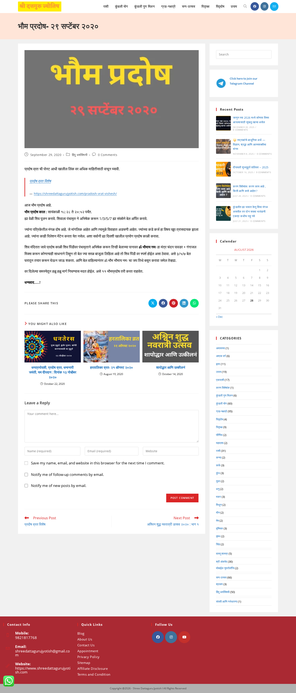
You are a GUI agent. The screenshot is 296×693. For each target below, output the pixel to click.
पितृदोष (219, 419)
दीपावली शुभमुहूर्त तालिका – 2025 (250, 167)
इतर (218, 364)
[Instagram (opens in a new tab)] (264, 6)
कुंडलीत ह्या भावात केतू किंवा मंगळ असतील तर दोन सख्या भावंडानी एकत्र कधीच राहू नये (250, 211)
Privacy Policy (88, 657)
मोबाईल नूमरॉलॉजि (225, 568)
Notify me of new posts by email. (58, 485)
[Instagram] (171, 637)
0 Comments (107, 155)
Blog (81, 633)
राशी (218, 451)
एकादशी (220, 380)
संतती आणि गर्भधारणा (226, 601)
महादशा (219, 443)
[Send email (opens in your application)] (274, 6)
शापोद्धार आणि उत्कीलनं (170, 367)
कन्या (218, 457)
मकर (218, 497)
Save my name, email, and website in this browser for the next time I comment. (98, 462)
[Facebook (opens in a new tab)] (254, 6)
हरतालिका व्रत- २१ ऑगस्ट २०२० (111, 367)
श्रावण (219, 584)
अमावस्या (220, 348)
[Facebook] (158, 637)
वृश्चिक (219, 528)
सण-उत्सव (221, 577)
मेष (217, 521)
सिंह (218, 544)
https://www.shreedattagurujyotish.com (42, 670)
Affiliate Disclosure (92, 668)
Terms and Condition (94, 674)
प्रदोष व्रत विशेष (40, 181)
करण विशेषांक (223, 388)
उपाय (218, 372)
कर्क (218, 465)
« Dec (219, 317)
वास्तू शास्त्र (222, 553)
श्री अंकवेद (221, 562)
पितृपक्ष (219, 427)
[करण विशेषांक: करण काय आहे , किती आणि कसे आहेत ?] (223, 190)
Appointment (88, 651)
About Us (84, 639)
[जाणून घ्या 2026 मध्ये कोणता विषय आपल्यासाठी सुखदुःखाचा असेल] (223, 123)
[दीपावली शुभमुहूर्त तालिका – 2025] (223, 169)
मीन (218, 512)
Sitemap (83, 662)
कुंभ (218, 473)
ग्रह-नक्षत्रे (221, 411)
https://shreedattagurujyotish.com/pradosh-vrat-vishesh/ (75, 194)
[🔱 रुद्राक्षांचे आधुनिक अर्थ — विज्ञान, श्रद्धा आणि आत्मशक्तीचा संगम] (223, 146)
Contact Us (86, 645)
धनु (217, 489)
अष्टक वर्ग (221, 356)
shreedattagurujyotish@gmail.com (42, 653)
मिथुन (219, 505)
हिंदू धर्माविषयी (80, 155)
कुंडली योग (221, 403)
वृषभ (218, 536)
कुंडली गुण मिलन (224, 395)
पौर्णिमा (219, 435)
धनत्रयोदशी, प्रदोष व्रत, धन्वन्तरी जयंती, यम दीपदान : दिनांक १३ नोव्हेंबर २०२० (52, 372)
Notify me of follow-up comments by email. (67, 474)
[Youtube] (184, 637)
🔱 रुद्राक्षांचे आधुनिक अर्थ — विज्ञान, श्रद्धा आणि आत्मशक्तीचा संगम (249, 144)
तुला (218, 481)
